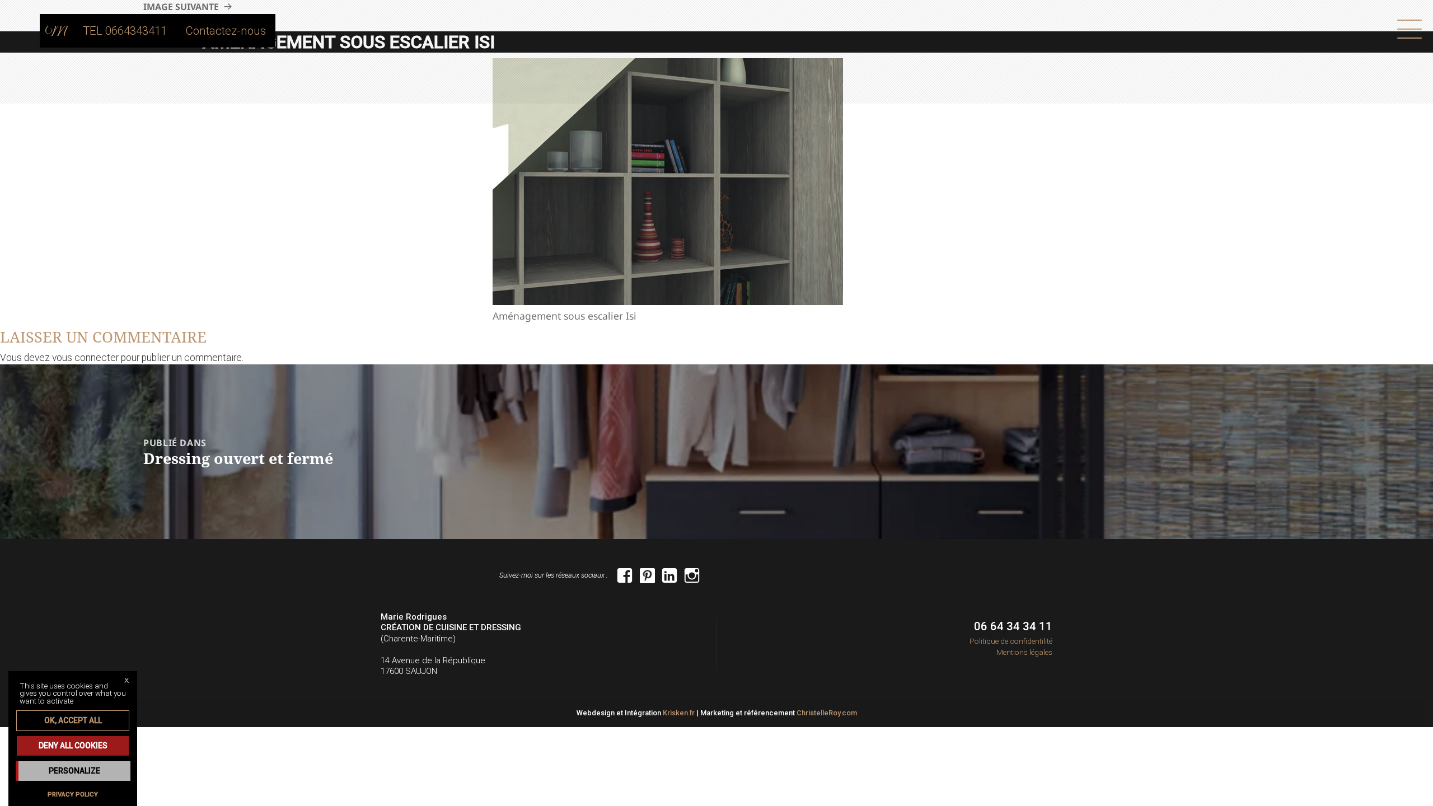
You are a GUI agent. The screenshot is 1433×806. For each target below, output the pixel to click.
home (57, 31)
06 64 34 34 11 (1013, 626)
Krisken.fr (679, 713)
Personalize (74, 770)
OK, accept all (73, 720)
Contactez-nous (226, 31)
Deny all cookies (73, 745)
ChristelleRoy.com (827, 713)
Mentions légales (1024, 652)
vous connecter (85, 357)
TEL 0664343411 (125, 31)
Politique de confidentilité (1011, 640)
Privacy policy (73, 794)
